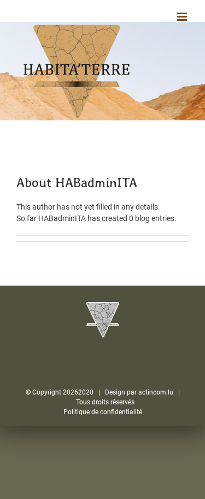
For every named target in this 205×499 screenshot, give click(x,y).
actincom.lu (155, 392)
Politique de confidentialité (102, 412)
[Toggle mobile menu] (183, 16)
